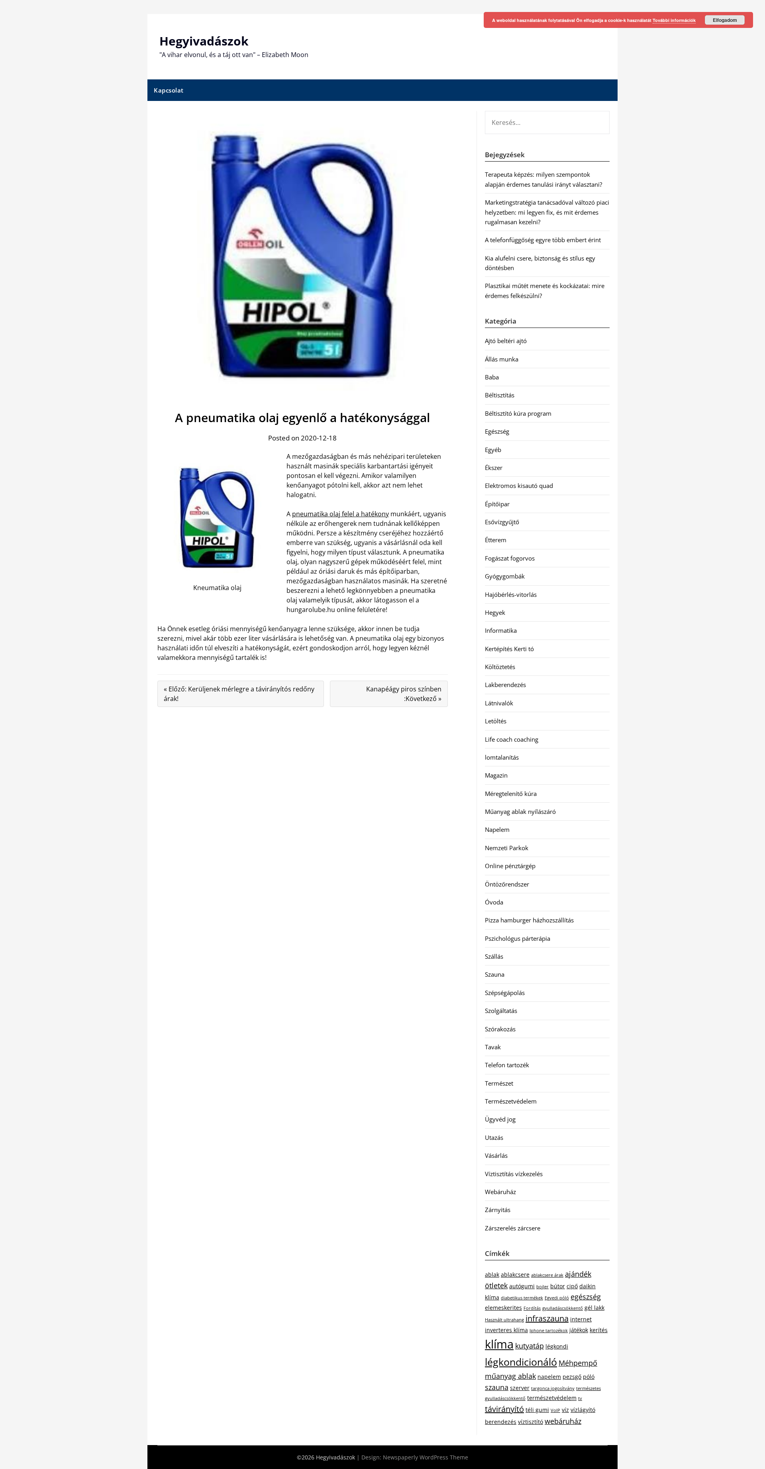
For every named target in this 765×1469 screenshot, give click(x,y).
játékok (578, 1330)
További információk (674, 20)
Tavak (493, 1047)
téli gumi (537, 1410)
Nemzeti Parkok (506, 848)
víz (565, 1410)
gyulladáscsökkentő (562, 1308)
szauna (496, 1387)
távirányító (504, 1409)
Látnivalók (499, 703)
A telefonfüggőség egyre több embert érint (543, 240)
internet (581, 1319)
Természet (499, 1083)
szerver (520, 1388)
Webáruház (500, 1192)
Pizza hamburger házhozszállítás (529, 920)
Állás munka (501, 359)
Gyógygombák (505, 576)
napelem (549, 1376)
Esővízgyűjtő (502, 522)
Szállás (494, 956)
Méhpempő (578, 1363)
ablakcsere (515, 1274)
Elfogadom (725, 20)
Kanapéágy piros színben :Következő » (403, 694)
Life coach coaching (511, 739)
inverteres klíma (506, 1330)
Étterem (495, 540)
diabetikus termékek (522, 1298)
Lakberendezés (505, 685)
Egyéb (493, 450)
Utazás (494, 1137)
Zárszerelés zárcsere (512, 1228)
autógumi (522, 1286)
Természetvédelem (511, 1101)
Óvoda (494, 902)
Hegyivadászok (204, 41)
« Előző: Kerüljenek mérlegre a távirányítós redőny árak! (239, 694)
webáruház (563, 1421)
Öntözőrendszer (507, 884)
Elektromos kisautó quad (519, 486)
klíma (499, 1344)
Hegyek (495, 612)
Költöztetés (500, 667)
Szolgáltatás (501, 1011)
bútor (557, 1286)
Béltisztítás (499, 395)
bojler (542, 1286)
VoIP (555, 1410)
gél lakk (594, 1307)
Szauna (494, 974)
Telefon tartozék (507, 1065)
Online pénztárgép (510, 866)
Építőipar (497, 504)
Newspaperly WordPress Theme (425, 1457)
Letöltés (495, 721)
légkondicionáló (521, 1361)
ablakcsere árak (547, 1275)
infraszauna (547, 1318)
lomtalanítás (502, 757)
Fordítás (532, 1308)
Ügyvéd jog (500, 1119)
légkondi (556, 1346)
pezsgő (572, 1376)
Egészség (497, 431)
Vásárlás (496, 1155)
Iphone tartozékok (549, 1330)
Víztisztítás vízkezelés (514, 1174)
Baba (492, 377)
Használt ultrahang (504, 1320)
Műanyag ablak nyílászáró (520, 811)
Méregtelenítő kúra (511, 794)
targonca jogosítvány (553, 1388)
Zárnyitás (497, 1210)
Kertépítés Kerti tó (509, 649)
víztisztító (530, 1422)
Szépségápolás (505, 993)
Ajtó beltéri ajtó (506, 341)
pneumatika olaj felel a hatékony (340, 513)
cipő (572, 1286)
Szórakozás (500, 1029)
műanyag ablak (510, 1376)
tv (580, 1398)
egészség (586, 1296)
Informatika (501, 630)
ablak (492, 1274)
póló (588, 1376)
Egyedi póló (557, 1298)
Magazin (496, 775)
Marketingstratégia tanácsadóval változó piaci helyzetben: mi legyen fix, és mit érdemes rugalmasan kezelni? (547, 212)
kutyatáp (529, 1346)
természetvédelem (552, 1398)
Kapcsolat (169, 90)
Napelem (497, 829)
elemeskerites (503, 1307)
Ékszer (493, 468)
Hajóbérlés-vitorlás (511, 594)
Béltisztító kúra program (518, 413)
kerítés (599, 1330)
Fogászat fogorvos (510, 558)
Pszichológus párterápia (517, 938)
